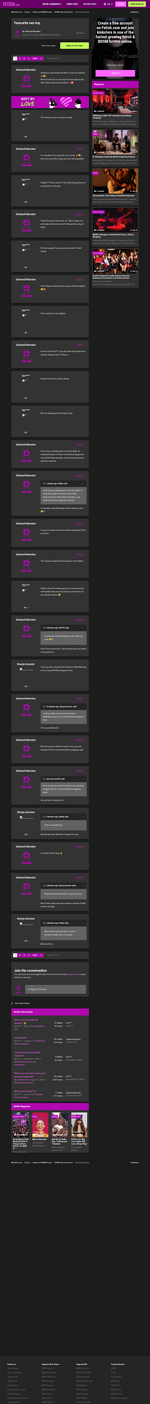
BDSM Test (115, 1381)
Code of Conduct (14, 1394)
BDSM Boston (81, 1385)
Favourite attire (20, 1037)
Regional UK (47, 1364)
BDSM (113, 1368)
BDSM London (47, 1368)
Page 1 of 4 (53, 58)
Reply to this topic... (39, 989)
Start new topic (48, 45)
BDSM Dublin (47, 1398)
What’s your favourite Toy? (25, 1091)
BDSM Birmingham (49, 1373)
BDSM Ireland (47, 1394)
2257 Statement (13, 1402)
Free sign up (137, 4)
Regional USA (81, 1364)
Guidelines (135, 12)
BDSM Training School (119, 1398)
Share (81, 33)
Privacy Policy (12, 1385)
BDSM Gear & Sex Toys (50, 35)
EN (108, 4)
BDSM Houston (82, 1390)
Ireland (56, 1364)
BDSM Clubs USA (83, 1402)
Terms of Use (12, 1377)
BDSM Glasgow (48, 1385)
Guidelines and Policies (16, 1390)
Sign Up (115, 73)
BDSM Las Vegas (82, 1377)
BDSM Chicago (82, 1394)
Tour (9, 1373)
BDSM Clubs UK (48, 1402)
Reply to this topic (74, 45)
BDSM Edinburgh (48, 1390)
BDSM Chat (115, 1385)
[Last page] (41, 58)
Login (121, 4)
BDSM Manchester (49, 1377)
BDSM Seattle (81, 1398)
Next (35, 58)
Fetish (113, 1373)
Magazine (18, 1373)
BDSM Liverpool (48, 1381)
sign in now (74, 974)
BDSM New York (82, 1368)
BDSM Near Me (117, 1394)
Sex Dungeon (116, 1377)
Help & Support (13, 1368)
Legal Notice (12, 1381)
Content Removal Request (17, 1398)
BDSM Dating (116, 1390)
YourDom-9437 (23, 1080)
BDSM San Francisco (84, 1381)
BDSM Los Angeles (83, 1373)
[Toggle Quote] (44, 483)
